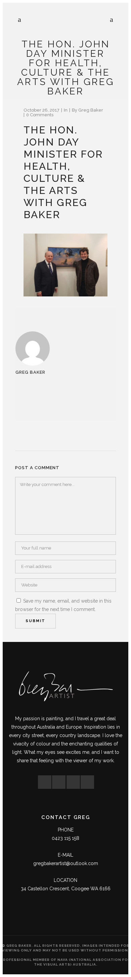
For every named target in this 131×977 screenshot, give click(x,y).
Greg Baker (90, 110)
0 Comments (39, 114)
